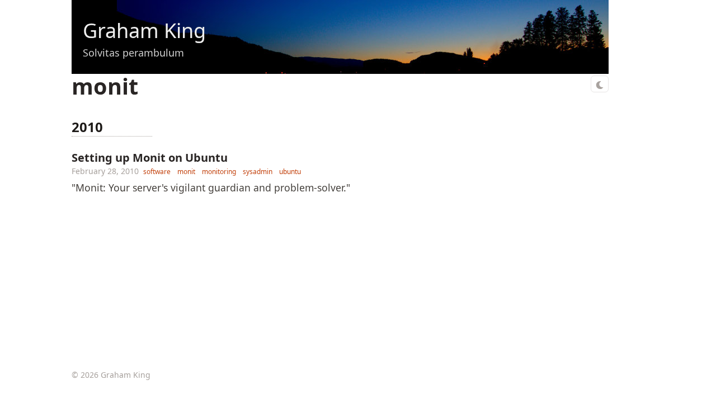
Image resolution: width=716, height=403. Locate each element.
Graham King (144, 30)
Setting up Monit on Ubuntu (150, 157)
